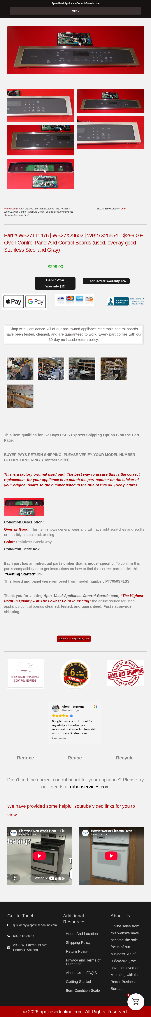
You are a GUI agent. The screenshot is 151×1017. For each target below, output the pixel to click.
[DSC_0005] (51, 369)
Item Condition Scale (83, 990)
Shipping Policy (78, 942)
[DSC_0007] (113, 369)
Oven (14, 208)
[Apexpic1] (20, 369)
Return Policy (77, 951)
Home (7, 208)
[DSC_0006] (20, 396)
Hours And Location (82, 934)
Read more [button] (59, 738)
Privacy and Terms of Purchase (83, 962)
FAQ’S (91, 973)
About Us (73, 973)
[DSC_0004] (82, 369)
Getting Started (78, 982)
